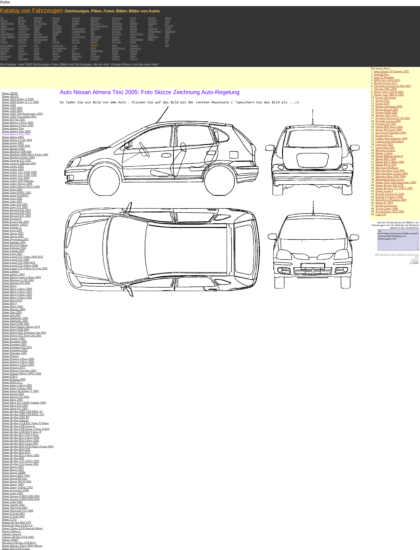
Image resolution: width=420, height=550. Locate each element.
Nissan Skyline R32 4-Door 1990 (20, 437)
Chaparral (23, 34)
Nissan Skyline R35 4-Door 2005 (20, 455)
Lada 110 (381, 214)
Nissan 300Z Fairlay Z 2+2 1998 (20, 101)
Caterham (23, 28)
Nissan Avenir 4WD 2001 (16, 145)
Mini (93, 34)
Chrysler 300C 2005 (385, 88)
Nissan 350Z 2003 (12, 107)
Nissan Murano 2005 (14, 309)
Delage (38, 26)
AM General (7, 28)
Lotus (75, 48)
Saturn (116, 58)
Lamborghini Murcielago (390, 141)
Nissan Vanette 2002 (13, 504)
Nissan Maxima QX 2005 (16, 282)
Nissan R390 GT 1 (12, 382)
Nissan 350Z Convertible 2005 (19, 116)
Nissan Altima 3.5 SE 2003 (17, 139)
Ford (36, 48)
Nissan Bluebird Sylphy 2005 (18, 157)
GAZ (167, 20)
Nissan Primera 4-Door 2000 (18, 358)
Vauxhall (153, 28)
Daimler (38, 18)
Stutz (133, 42)
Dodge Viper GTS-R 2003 (388, 91)
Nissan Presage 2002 (13, 338)
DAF (20, 56)
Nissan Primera (10, 355)
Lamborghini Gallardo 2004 (391, 138)
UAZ (167, 34)
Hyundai (57, 31)
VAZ (167, 36)
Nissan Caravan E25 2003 (16, 160)
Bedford (4, 48)
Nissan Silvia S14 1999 (15, 405)
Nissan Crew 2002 (12, 198)
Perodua (117, 23)
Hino (36, 56)
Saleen (116, 56)
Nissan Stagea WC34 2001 (17, 481)
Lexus (75, 39)
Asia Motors (7, 34)
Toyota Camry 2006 (387, 208)
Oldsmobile (97, 50)
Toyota (152, 18)
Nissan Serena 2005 (13, 393)
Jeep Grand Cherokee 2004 (391, 132)
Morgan (95, 39)
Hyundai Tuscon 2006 (388, 120)
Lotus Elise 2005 (385, 147)
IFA (54, 36)
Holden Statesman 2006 (389, 106)
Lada (168, 28)
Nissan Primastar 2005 (14, 353)
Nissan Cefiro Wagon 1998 (17, 183)
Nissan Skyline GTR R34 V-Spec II (21, 431)
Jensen (76, 18)
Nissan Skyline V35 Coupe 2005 (20, 463)
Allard (3, 26)
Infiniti (55, 42)
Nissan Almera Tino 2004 (16, 131)
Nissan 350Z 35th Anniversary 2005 (396, 182)
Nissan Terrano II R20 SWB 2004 (21, 498)
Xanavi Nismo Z (11, 531)
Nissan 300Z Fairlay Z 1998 (18, 99)
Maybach (96, 18)
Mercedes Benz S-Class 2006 (392, 173)
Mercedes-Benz (99, 26)
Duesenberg (41, 39)
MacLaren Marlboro (387, 167)
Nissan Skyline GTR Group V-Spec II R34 (25, 428)
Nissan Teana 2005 (12, 493)
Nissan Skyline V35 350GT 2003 (394, 188)
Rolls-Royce (118, 48)
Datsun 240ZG (10, 539)
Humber (56, 26)
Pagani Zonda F (384, 190)
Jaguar (56, 56)
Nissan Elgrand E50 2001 (16, 209)
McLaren (95, 23)
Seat (132, 20)
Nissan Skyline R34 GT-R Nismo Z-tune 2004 (27, 446)
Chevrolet (23, 36)
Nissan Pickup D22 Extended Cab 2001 (24, 332)
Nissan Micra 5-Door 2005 (17, 297)
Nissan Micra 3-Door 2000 (17, 288)
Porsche (116, 34)
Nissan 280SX (10, 93)
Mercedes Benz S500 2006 (391, 176)
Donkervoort (41, 36)
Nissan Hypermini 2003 (15, 239)
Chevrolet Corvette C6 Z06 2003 (392, 85)
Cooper (22, 45)
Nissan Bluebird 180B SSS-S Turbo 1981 (25, 154)
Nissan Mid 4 (9, 303)
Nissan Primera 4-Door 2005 (18, 361)
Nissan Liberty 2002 (13, 274)
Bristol (3, 58)
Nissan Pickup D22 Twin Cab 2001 (21, 335)
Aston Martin (7, 36)
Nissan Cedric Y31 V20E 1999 (19, 172)
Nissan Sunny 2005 (13, 484)
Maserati (76, 56)
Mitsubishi (96, 36)
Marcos (76, 53)
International (59, 48)
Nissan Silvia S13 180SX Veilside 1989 (24, 402)
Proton (116, 36)
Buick (21, 23)
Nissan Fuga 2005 (12, 230)
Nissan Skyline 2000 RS (15, 417)
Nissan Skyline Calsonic (15, 420)
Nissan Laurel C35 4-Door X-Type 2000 (24, 268)
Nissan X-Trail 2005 (13, 516)
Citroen (22, 42)
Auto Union (6, 45)
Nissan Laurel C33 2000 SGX (18, 262)
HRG (55, 23)
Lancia (75, 34)
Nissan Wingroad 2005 (15, 507)
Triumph (152, 23)
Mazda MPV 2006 (386, 158)
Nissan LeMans (10, 271)
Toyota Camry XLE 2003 (390, 211)
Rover (115, 50)
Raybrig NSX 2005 (386, 115)
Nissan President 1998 (14, 341)
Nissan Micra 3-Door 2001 (17, 291)
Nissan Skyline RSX (13, 458)
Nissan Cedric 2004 (13, 169)
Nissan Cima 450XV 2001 (16, 192)
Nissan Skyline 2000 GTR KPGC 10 (22, 411)
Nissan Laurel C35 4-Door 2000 (20, 265)
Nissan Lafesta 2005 (13, 250)
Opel (93, 53)
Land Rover (78, 36)
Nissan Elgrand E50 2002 (16, 212)
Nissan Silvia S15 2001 (15, 408)
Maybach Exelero (385, 150)
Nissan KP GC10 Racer (15, 244)
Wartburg (153, 36)
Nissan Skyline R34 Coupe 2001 (20, 443)
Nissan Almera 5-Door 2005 (18, 125)
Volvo (151, 34)
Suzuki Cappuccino (386, 205)
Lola (74, 45)
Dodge (38, 34)
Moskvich (170, 31)
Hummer (57, 28)
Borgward (5, 56)
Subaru (134, 45)
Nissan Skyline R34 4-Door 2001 (20, 440)
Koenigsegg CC (384, 135)
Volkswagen (154, 31)
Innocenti (57, 45)
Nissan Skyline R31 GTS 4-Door (20, 434)
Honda (56, 18)
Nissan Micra (9, 285)
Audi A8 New (381, 74)
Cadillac (22, 26)
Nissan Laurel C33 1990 (15, 259)
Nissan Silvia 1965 (12, 399)
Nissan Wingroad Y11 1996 (17, 510)
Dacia (21, 50)
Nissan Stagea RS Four (14, 478)
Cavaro (22, 31)
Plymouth (117, 28)
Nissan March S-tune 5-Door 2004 (21, 277)
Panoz (115, 20)
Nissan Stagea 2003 (13, 469)
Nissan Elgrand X (12, 218)
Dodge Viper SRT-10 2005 (389, 94)
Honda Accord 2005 (387, 109)
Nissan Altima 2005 (13, 136)
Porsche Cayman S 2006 (389, 196)
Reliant (116, 39)
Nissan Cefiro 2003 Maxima (18, 180)
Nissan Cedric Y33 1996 (15, 177)
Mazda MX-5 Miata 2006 (390, 161)
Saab (115, 53)
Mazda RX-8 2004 (386, 164)
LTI (73, 50)
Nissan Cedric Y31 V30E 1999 (19, 174)
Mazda (94, 20)
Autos (414, 260)
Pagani (95, 58)
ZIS (167, 45)
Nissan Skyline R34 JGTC (16, 452)
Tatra (133, 56)
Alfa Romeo (7, 23)
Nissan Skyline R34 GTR (389, 185)
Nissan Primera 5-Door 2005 (18, 364)
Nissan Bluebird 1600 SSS (16, 151)
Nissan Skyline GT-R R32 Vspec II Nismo (25, 423)
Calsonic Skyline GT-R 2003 (18, 536)
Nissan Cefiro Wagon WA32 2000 (21, 186)
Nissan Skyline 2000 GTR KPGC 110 (23, 414)
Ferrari (37, 42)
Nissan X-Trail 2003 (13, 513)
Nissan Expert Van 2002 (15, 221)
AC (2, 18)
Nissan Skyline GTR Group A (18, 425)
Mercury (95, 28)
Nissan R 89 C (10, 376)
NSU (93, 48)
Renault (116, 42)
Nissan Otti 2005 (11, 315)
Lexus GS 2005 (384, 144)
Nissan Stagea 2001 (13, 466)
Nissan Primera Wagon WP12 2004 (21, 373)
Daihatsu (23, 58)
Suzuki (134, 50)
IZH (167, 23)
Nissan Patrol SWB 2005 (15, 329)
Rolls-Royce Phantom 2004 (391, 199)
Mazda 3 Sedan (384, 153)
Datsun (38, 20)
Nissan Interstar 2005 (14, 242)
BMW (3, 53)
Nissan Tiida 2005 (12, 501)
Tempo (134, 58)
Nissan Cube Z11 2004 (15, 207)
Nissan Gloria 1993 (13, 233)
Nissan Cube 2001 (12, 201)
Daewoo (22, 53)
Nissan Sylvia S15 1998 (15, 490)
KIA (74, 26)
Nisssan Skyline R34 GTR (16, 522)
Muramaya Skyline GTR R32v (19, 542)
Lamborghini (79, 31)
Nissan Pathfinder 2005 (15, 320)
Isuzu (55, 53)
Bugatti (22, 20)
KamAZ (169, 26)
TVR (150, 26)
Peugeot (117, 26)
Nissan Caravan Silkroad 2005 (19, 163)
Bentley (4, 50)
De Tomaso (40, 23)
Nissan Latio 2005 (12, 253)
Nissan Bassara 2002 (13, 148)
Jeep (55, 58)
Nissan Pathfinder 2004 (15, 317)
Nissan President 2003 (14, 344)
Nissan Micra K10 (12, 300)
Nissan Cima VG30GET (15, 195)
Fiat (36, 45)
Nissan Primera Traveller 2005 (19, 370)
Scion (133, 18)
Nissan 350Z (9, 104)
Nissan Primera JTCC (14, 367)
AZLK (168, 18)
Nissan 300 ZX (10, 96)
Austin (4, 42)
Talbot (133, 53)
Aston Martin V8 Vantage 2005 (391, 71)
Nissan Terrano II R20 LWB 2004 (21, 496)
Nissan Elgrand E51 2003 (16, 215)
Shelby (134, 23)
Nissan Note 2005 (12, 312)
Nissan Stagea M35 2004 (16, 475)
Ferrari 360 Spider (386, 97)
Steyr (133, 36)
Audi (3, 39)
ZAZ (167, 39)
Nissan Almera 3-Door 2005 (18, 122)
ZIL (167, 42)
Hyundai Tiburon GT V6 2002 (393, 118)
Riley (114, 45)
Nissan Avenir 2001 (13, 142)
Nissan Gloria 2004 (13, 236)
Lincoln (76, 42)
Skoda (133, 28)
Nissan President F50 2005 (17, 347)
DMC (36, 31)
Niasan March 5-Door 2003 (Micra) (22, 545)
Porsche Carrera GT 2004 (390, 193)
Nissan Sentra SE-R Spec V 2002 (20, 390)
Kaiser (75, 23)
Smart (133, 31)
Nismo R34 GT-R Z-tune (16, 548)
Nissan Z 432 (9, 519)
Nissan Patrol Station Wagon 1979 (21, 326)
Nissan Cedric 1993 (13, 166)
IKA (54, 39)
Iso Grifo (57, 50)
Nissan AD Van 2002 (13, 119)
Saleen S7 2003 (384, 202)
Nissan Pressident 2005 (15, 350)
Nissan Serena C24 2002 (15, 396)
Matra (75, 58)
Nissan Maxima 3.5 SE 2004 (18, 280)
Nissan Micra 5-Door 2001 (17, 294)
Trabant (152, 20)
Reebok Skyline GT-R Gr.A (17, 525)
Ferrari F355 (383, 100)
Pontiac (116, 31)
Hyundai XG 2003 (386, 123)
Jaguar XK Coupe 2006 (389, 129)
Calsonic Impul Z (11, 533)
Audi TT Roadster (384, 77)
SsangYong (136, 34)
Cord (21, 48)
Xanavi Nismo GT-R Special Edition (22, 528)
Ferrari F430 (383, 103)
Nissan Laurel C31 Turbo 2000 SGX (22, 256)
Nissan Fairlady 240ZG (15, 224)
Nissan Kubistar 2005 (14, 247)
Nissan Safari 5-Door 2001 (17, 385)
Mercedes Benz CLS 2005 (390, 170)
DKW (37, 28)
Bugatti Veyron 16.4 (385, 82)
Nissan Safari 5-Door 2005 (17, 388)
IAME (55, 34)
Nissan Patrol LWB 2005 (15, 323)
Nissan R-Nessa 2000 (14, 379)
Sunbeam (135, 48)
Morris (94, 42)
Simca (133, 26)
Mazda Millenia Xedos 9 (389, 155)
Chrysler (22, 39)
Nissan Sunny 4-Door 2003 (17, 487)
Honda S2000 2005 (387, 112)
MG (93, 31)
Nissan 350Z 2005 (12, 110)
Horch (55, 20)
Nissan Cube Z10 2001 (15, 204)
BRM (21, 18)
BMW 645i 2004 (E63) (387, 80)
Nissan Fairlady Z (12, 227)
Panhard (117, 18)
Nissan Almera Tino (13, 128)
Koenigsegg (79, 28)
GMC (37, 53)
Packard (95, 56)
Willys (151, 39)
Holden (38, 58)
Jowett (75, 20)
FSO (36, 50)
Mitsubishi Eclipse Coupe (390, 179)
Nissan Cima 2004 (12, 189)
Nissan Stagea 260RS (14, 472)
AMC (3, 31)
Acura (3, 20)
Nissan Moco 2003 (12, 306)
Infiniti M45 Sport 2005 (389, 126)
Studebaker (136, 39)
